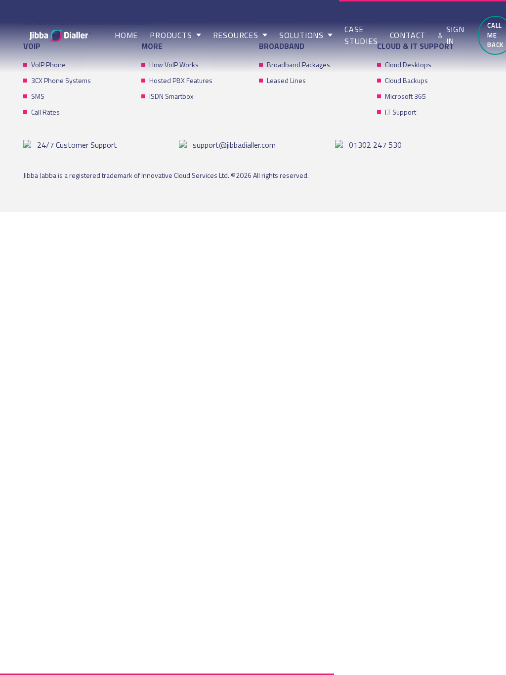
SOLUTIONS (301, 35)
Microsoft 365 (405, 96)
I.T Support (400, 112)
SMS (37, 96)
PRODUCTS (171, 35)
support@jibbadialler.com (234, 145)
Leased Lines (286, 80)
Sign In (455, 35)
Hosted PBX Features (180, 80)
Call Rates (45, 112)
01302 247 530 (375, 145)
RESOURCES (235, 35)
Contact (408, 35)
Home (126, 35)
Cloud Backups (406, 80)
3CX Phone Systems (61, 80)
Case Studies (361, 35)
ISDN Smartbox (171, 96)
